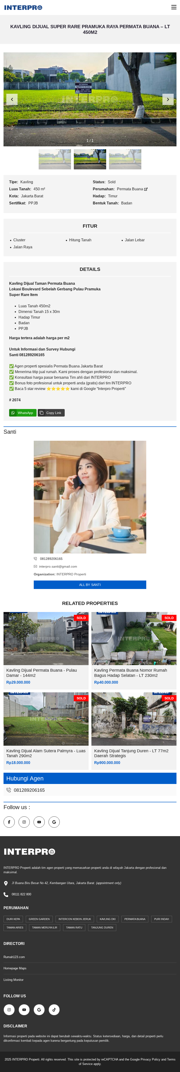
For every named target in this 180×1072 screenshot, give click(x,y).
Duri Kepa (13, 919)
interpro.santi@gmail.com (58, 566)
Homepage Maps (15, 968)
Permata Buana (130, 189)
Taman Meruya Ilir (44, 927)
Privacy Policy (150, 1059)
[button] (168, 99)
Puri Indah (161, 919)
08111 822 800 (21, 894)
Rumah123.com (14, 957)
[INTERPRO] (21, 7)
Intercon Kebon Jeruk (75, 919)
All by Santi (90, 585)
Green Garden (39, 919)
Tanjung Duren (102, 927)
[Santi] (90, 497)
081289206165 (28, 790)
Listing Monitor (13, 980)
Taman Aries (15, 927)
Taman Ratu (74, 927)
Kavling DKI (108, 919)
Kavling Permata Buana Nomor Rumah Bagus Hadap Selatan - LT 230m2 (130, 673)
